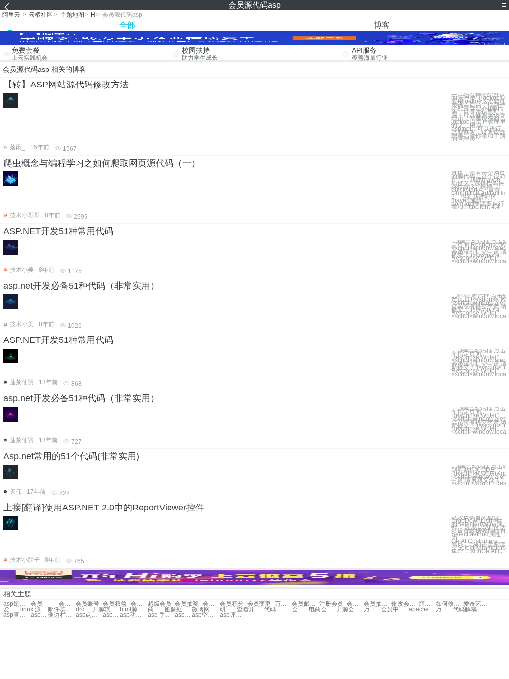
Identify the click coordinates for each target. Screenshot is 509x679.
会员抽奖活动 (377, 604)
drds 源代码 (84, 609)
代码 (270, 609)
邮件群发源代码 (61, 609)
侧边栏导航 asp (61, 615)
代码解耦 (465, 609)
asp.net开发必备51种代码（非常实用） (81, 286)
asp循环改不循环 (39, 615)
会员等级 (139, 604)
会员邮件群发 (305, 604)
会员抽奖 (187, 604)
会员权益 (115, 604)
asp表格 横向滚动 (183, 615)
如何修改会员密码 (449, 604)
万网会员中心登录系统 (444, 609)
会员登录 (67, 604)
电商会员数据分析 (322, 609)
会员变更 (211, 604)
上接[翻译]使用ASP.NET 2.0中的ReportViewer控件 (103, 507)
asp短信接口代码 (17, 604)
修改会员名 (405, 604)
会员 (37, 604)
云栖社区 (41, 14)
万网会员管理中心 (372, 609)
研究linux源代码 (228, 609)
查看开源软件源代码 (250, 609)
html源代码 (133, 609)
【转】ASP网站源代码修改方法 (66, 84)
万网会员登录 (283, 604)
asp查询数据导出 (17, 615)
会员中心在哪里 (394, 609)
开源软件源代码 (106, 609)
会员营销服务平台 (300, 609)
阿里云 (11, 14)
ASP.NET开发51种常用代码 (58, 231)
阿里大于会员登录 (427, 604)
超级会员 (159, 604)
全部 (127, 25)
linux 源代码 (34, 609)
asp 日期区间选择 (111, 615)
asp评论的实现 (233, 615)
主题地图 (72, 14)
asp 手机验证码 (161, 615)
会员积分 (232, 604)
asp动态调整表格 (133, 615)
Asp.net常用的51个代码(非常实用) (71, 456)
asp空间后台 (205, 615)
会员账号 (87, 604)
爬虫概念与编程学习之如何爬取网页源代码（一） (101, 163)
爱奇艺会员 (477, 604)
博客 (382, 25)
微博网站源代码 (205, 609)
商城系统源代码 (156, 609)
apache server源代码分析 (422, 609)
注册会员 (331, 604)
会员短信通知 (355, 604)
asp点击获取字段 (89, 615)
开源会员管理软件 (350, 609)
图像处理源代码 (178, 609)
